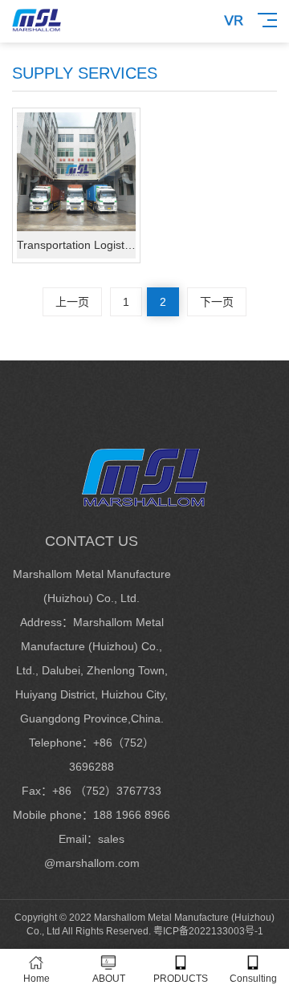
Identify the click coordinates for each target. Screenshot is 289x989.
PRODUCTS (180, 978)
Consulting (253, 978)
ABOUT (108, 978)
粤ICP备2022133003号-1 (208, 931)
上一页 (72, 301)
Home (36, 978)
